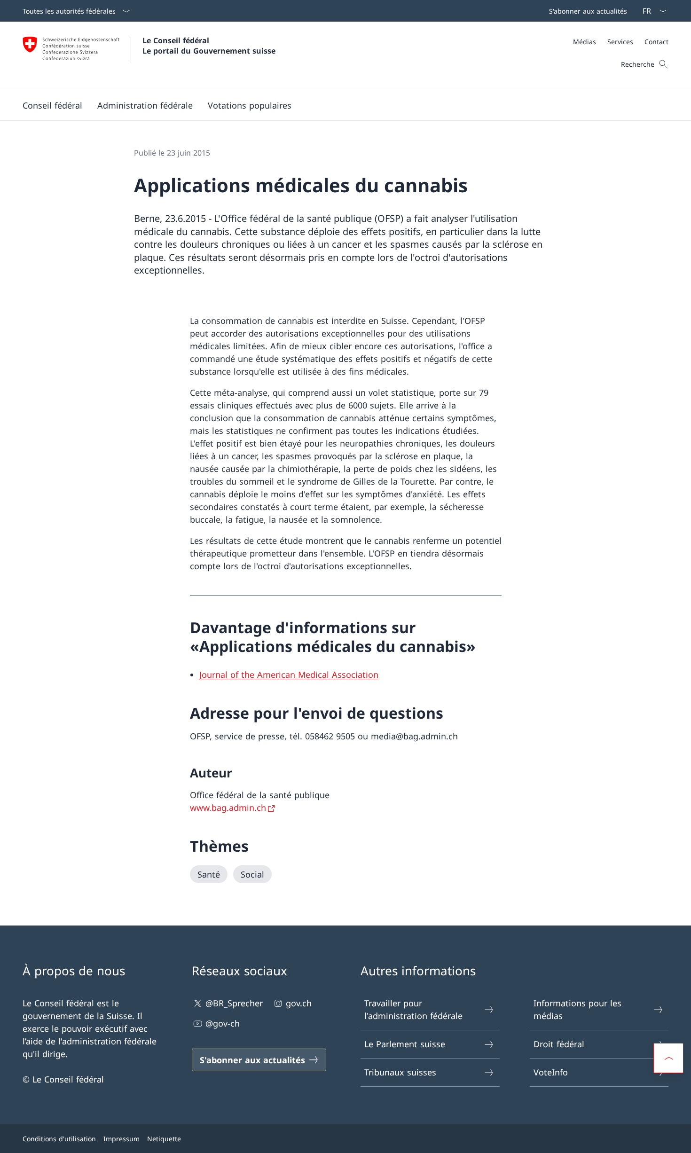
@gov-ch (222, 1023)
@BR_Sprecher (234, 1003)
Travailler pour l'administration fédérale (413, 1009)
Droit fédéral (559, 1044)
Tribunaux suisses (400, 1072)
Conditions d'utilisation (59, 1138)
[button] (52, 105)
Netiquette (164, 1138)
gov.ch (299, 1003)
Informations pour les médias (577, 1009)
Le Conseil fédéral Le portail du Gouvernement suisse (208, 45)
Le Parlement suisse (404, 1044)
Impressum (121, 1138)
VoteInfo (551, 1072)
